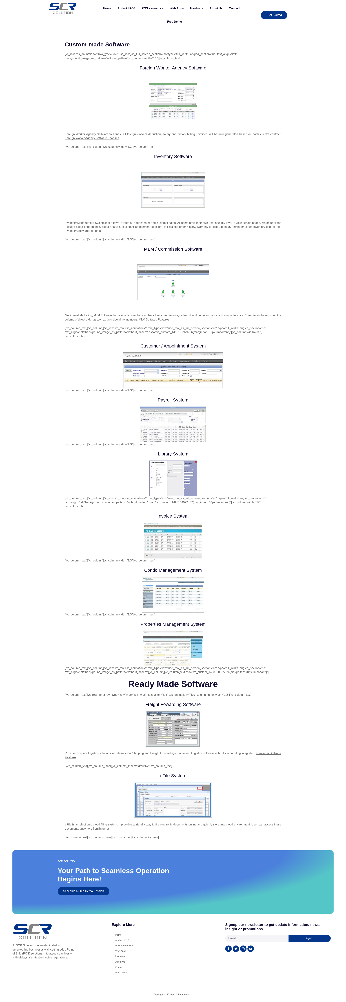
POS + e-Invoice (152, 8)
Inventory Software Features (83, 230)
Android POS (126, 8)
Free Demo (174, 21)
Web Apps (177, 8)
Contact (234, 8)
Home (107, 8)
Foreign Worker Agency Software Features (92, 138)
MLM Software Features (154, 319)
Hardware (196, 8)
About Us (216, 8)
